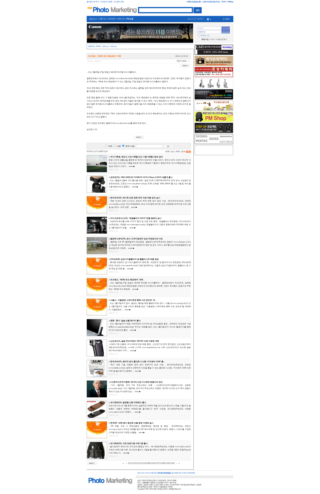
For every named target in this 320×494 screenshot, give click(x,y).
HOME (98, 46)
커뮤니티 (121, 19)
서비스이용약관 (150, 473)
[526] (153, 463)
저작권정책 (190, 473)
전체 (167, 151)
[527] (158, 463)
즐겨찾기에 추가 (93, 2)
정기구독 (182, 473)
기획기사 (102, 19)
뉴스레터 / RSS (118, 2)
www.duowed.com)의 (124, 78)
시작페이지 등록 (106, 2)
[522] (135, 463)
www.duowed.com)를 (123, 123)
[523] (140, 463)
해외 (178, 151)
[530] (172, 463)
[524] (144, 463)
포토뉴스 (93, 19)
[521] (130, 463)
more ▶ (131, 166)
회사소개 (140, 473)
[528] (162, 463)
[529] (167, 463)
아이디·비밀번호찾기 (218, 39)
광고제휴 (175, 473)
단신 (173, 151)
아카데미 (112, 19)
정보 (183, 151)
